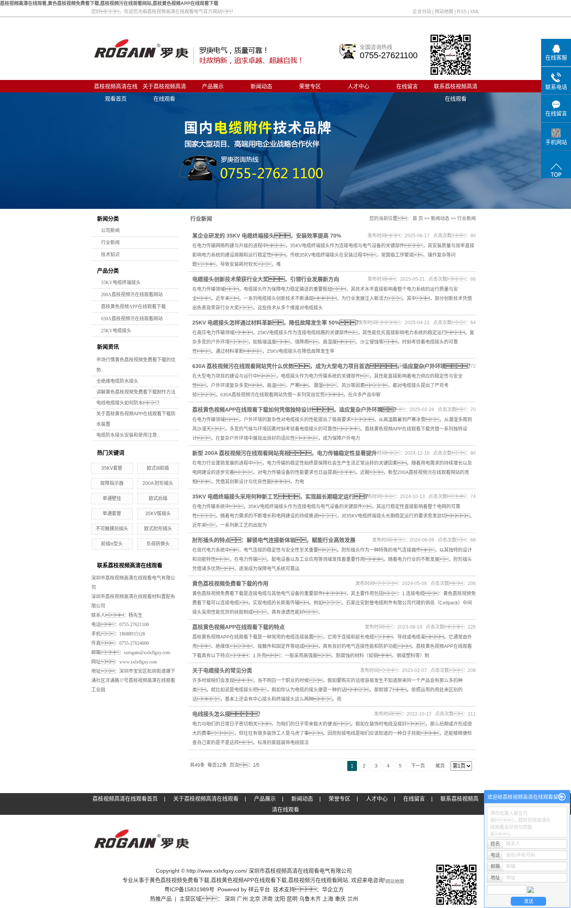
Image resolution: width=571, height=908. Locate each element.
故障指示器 (112, 483)
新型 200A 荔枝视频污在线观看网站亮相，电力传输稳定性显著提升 (284, 453)
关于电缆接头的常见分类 (222, 670)
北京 (254, 899)
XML (475, 11)
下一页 (418, 766)
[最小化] (562, 797)
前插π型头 (112, 544)
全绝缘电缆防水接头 (117, 381)
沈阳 (279, 899)
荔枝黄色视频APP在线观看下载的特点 (238, 627)
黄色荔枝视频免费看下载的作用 (230, 583)
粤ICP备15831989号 (189, 889)
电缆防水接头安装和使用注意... (128, 435)
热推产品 (161, 899)
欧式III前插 (158, 468)
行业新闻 (110, 242)
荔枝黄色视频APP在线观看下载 (133, 306)
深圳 (230, 899)
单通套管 (112, 513)
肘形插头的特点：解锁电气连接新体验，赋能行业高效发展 (273, 540)
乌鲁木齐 (310, 899)
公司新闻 (110, 230)
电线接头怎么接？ (227, 714)
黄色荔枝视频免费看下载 (179, 880)
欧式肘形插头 (158, 528)
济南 (267, 899)
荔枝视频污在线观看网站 (318, 880)
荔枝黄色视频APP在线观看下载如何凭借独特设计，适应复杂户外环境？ (295, 409)
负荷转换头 (158, 544)
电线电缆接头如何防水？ (129, 403)
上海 (327, 899)
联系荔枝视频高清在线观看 (455, 87)
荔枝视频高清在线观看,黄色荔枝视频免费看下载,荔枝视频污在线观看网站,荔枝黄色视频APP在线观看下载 (109, 3)
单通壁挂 (112, 498)
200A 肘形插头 (158, 483)
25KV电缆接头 (116, 330)
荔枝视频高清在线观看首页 (116, 87)
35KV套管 (111, 468)
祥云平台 (259, 889)
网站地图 (444, 11)
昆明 (292, 899)
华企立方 (333, 889)
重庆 (340, 899)
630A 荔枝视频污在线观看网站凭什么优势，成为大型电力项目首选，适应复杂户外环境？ (332, 366)
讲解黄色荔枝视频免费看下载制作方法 (136, 392)
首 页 (418, 218)
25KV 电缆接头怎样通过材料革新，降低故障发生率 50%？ (276, 322)
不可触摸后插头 (112, 528)
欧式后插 (158, 498)
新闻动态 (261, 86)
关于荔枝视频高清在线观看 (164, 87)
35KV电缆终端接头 (121, 282)
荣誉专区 (310, 86)
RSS (462, 11)
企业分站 (422, 11)
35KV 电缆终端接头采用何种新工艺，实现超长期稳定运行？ (281, 496)
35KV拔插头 (158, 513)
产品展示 (213, 86)
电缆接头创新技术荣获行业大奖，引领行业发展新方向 (265, 279)
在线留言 (407, 86)
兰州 (352, 899)
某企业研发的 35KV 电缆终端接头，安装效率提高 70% (266, 236)
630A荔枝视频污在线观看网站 (132, 318)
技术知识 (110, 254)
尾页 (440, 766)
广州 (242, 899)
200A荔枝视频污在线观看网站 (132, 294)
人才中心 (358, 86)
